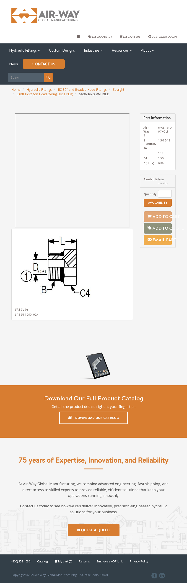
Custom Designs (62, 50)
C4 (145, 158)
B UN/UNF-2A (147, 144)
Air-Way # (146, 131)
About (146, 50)
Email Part (162, 240)
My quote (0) (101, 37)
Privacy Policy (139, 561)
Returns (84, 561)
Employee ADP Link (110, 561)
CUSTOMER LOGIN (164, 37)
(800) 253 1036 (20, 561)
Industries (92, 50)
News (13, 64)
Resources (121, 50)
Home (16, 89)
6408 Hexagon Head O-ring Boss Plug (45, 94)
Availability (147, 179)
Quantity (147, 194)
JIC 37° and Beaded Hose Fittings (82, 89)
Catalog (42, 561)
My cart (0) (131, 37)
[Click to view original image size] (72, 267)
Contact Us (43, 64)
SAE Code (21, 309)
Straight (118, 89)
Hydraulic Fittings (23, 50)
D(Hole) (147, 163)
